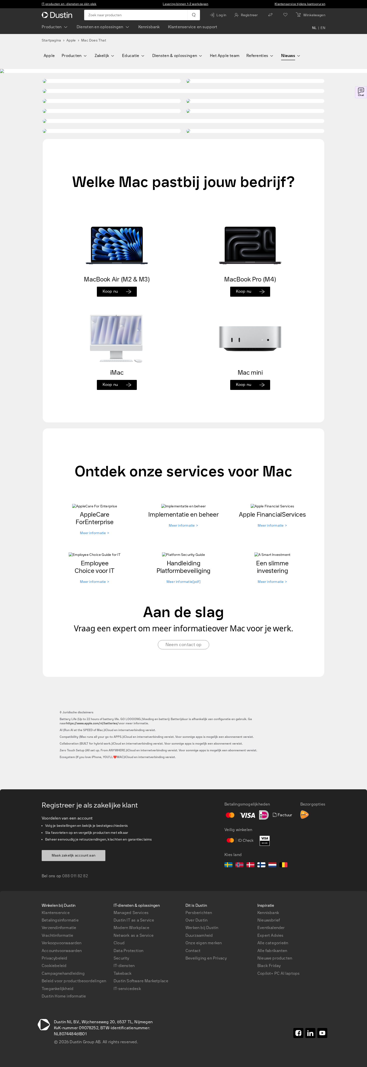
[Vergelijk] (270, 15)
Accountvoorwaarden (62, 950)
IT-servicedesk (127, 988)
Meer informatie (94, 533)
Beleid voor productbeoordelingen (74, 981)
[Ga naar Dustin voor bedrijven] (58, 15)
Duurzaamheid (199, 935)
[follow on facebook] (298, 1033)
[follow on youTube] (322, 1033)
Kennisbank (149, 26)
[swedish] (228, 865)
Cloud (119, 943)
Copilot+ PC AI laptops (278, 973)
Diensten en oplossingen (100, 26)
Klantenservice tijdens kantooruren (300, 4)
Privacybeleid (54, 958)
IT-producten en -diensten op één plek (69, 4)
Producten (52, 26)
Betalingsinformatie (60, 920)
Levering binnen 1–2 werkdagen (185, 4)
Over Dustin (196, 920)
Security (121, 958)
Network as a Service (134, 935)
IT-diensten (124, 965)
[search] (193, 15)
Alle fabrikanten (272, 950)
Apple (71, 40)
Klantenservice (56, 912)
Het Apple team (224, 55)
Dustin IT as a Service (134, 920)
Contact (192, 950)
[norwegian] (239, 865)
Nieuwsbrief (268, 920)
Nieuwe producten (274, 958)
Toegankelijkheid (57, 988)
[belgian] (283, 865)
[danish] (250, 865)
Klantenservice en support (192, 26)
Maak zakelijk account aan (73, 855)
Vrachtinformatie (57, 935)
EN (323, 28)
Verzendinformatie (59, 927)
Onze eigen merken (203, 943)
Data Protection (128, 950)
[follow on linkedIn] (310, 1033)
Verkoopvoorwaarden (62, 943)
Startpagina (51, 40)
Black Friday (269, 965)
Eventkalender (271, 927)
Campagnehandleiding (63, 973)
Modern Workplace (131, 927)
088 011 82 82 (75, 876)
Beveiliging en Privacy (206, 958)
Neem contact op (183, 644)
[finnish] (261, 865)
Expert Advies (270, 935)
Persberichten (198, 912)
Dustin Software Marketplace (141, 981)
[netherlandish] (272, 865)
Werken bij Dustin (201, 927)
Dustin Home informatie (64, 996)
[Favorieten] (285, 15)
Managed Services (131, 912)
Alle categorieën (272, 943)
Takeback (123, 973)
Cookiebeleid (54, 965)
